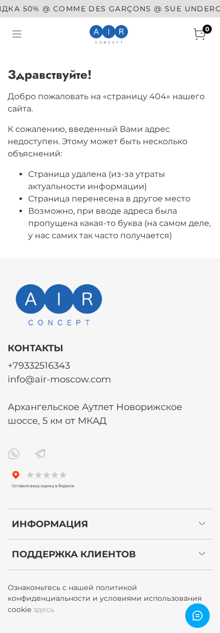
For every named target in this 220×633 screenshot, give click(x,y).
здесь (43, 609)
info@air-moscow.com (59, 379)
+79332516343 (39, 365)
